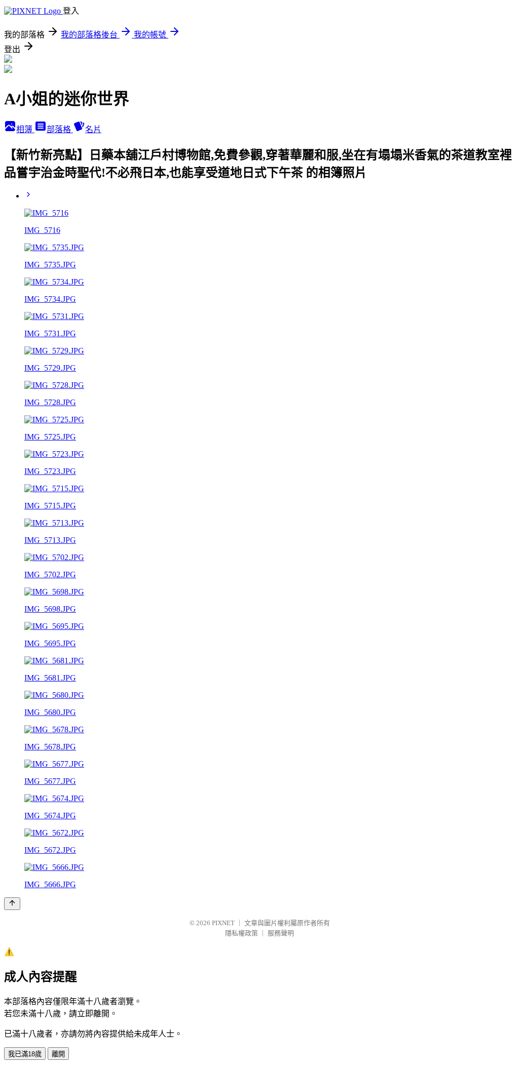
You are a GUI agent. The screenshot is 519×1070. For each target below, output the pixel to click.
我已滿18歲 (25, 1054)
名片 (93, 129)
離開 (58, 1054)
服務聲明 (281, 933)
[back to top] (12, 903)
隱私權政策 (241, 933)
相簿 (25, 129)
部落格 (60, 129)
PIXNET (223, 923)
